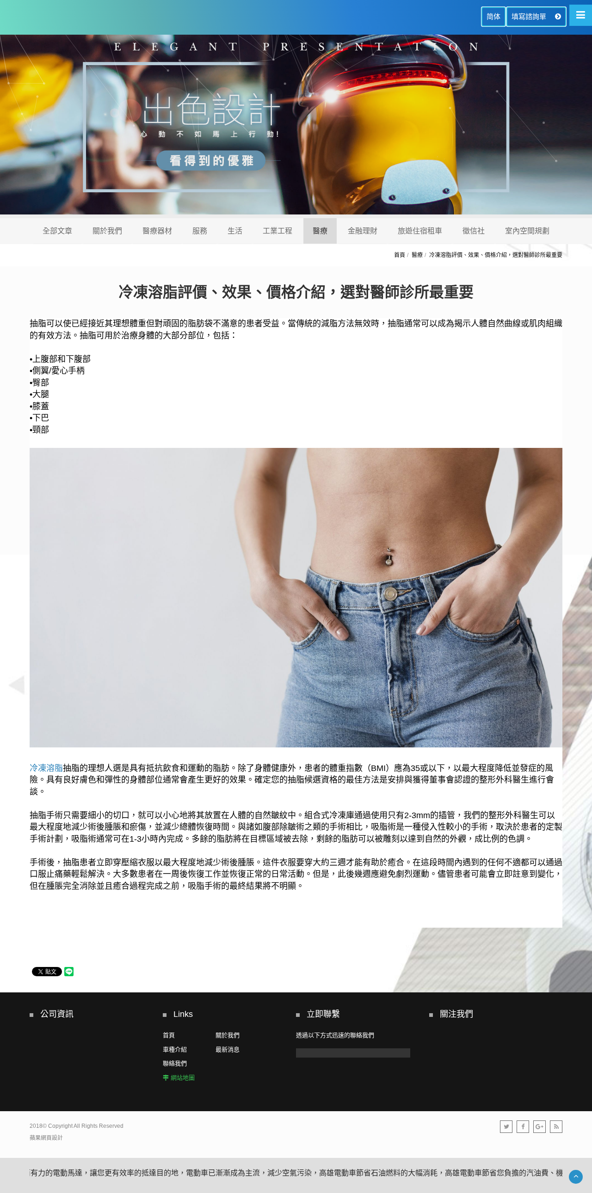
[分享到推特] (506, 1126)
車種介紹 (175, 1049)
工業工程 (277, 231)
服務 (199, 231)
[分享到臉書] (523, 1126)
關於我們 (107, 231)
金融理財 (362, 231)
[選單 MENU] (580, 15)
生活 (235, 231)
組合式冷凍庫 (329, 815)
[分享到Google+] (539, 1126)
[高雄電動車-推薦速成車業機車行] (296, 126)
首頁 (399, 255)
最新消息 (228, 1049)
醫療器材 (157, 231)
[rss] (556, 1126)
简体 (493, 16)
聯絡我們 (175, 1063)
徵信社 (473, 231)
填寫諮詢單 (530, 16)
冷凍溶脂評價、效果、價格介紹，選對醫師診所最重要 (495, 255)
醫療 (320, 231)
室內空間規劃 (527, 231)
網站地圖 (183, 1077)
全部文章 (57, 231)
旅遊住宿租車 (420, 231)
